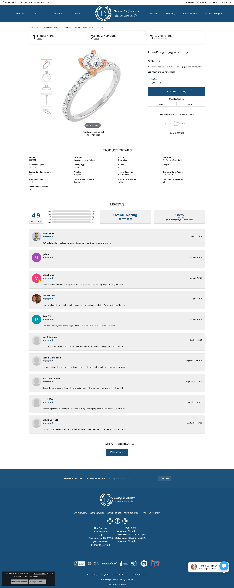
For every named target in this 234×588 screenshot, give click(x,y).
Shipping (162, 104)
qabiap (46, 254)
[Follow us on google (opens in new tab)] (110, 521)
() (93, 211)
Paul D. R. (47, 316)
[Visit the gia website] (93, 563)
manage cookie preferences (26, 576)
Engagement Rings (51, 27)
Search (39, 39)
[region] (92, 88)
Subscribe (164, 478)
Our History (154, 512)
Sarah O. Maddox (52, 357)
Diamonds (57, 13)
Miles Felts (48, 233)
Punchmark (122, 584)
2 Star (48, 219)
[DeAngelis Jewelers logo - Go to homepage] (117, 13)
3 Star (48, 217)
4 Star (48, 214)
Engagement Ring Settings (71, 27)
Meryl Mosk (49, 275)
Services (154, 13)
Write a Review (117, 452)
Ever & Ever (123, 160)
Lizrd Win (48, 399)
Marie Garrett (50, 419)
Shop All (20, 13)
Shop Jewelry (80, 512)
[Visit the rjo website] (133, 563)
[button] (189, 2)
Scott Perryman (51, 378)
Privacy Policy (105, 575)
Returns (191, 104)
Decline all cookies (19, 582)
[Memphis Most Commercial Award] (155, 563)
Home (31, 27)
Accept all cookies (38, 582)
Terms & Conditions (119, 575)
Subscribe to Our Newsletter (84, 478)
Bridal (38, 13)
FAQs (143, 512)
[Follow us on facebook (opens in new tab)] (117, 521)
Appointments (190, 13)
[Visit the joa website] (124, 563)
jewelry (38, 27)
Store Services (97, 512)
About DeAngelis (213, 13)
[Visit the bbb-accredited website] (79, 563)
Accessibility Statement (138, 575)
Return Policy (92, 575)
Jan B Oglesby (50, 337)
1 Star (48, 222)
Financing (170, 13)
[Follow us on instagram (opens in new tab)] (125, 521)
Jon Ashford (49, 295)
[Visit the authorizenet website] (144, 563)
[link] (10, 2)
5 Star (48, 211)
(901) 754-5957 (93, 135)
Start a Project (114, 512)
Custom (76, 13)
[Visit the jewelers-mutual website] (109, 563)
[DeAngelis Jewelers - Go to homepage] (117, 499)
